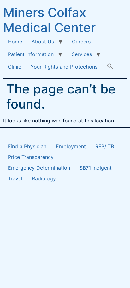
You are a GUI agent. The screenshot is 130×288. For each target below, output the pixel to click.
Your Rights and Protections (64, 67)
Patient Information (31, 54)
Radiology (44, 178)
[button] (110, 66)
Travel (15, 178)
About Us (43, 41)
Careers (81, 41)
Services (82, 54)
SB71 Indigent (96, 168)
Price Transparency (31, 157)
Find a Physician (27, 146)
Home (15, 41)
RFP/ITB (104, 146)
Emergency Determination (39, 168)
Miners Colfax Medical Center (49, 20)
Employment (71, 146)
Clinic (14, 67)
